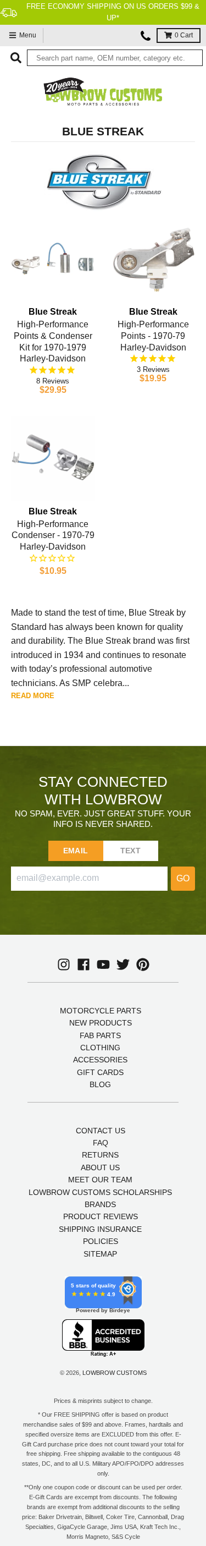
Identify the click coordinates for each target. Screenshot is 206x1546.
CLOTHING (100, 1047)
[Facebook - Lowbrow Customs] (83, 964)
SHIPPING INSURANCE (100, 1229)
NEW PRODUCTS (100, 1022)
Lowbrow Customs (114, 1372)
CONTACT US (100, 1130)
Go (183, 878)
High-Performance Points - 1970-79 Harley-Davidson (153, 336)
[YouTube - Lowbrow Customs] (103, 964)
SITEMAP (100, 1253)
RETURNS (100, 1154)
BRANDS (100, 1204)
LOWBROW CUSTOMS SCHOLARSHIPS (100, 1192)
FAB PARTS (100, 1035)
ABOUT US (100, 1167)
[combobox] (115, 58)
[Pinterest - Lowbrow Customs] (142, 964)
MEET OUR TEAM (100, 1179)
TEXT (130, 850)
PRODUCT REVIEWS (100, 1216)
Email (75, 850)
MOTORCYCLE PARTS (100, 1010)
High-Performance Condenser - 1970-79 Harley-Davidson (53, 535)
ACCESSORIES (100, 1059)
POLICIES (100, 1241)
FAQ (100, 1142)
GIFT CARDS (100, 1072)
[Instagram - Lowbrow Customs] (63, 964)
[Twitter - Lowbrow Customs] (123, 964)
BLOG (100, 1084)
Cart (184, 35)
